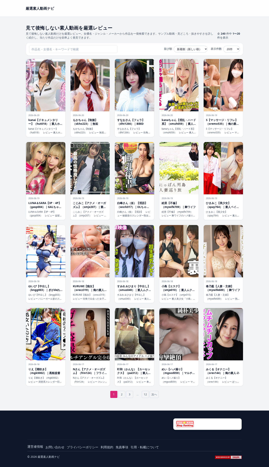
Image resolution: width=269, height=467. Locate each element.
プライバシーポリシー (82, 447)
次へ (154, 394)
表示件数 (216, 49)
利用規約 (107, 447)
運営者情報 (35, 446)
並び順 (168, 49)
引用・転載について (145, 447)
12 (145, 394)
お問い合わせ (54, 447)
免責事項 (122, 447)
